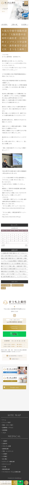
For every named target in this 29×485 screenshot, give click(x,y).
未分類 (3, 288)
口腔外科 (4, 443)
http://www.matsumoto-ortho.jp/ (11, 217)
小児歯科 (4, 454)
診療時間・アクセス (7, 427)
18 (10, 238)
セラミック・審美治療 (8, 461)
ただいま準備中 (6, 285)
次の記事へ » (24, 24)
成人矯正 (4, 459)
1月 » (26, 245)
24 (6, 241)
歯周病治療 (5, 449)
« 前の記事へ (4, 24)
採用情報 (4, 430)
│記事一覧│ (14, 24)
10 (6, 236)
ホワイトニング (6, 464)
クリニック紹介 (6, 422)
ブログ (4, 433)
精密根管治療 (6, 469)
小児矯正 (4, 456)
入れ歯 (4, 466)
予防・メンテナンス (7, 451)
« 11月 (3, 245)
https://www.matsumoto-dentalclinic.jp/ (13, 208)
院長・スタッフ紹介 (7, 425)
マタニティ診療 (6, 446)
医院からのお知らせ (17, 285)
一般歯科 (4, 441)
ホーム (4, 420)
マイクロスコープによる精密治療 (11, 472)
